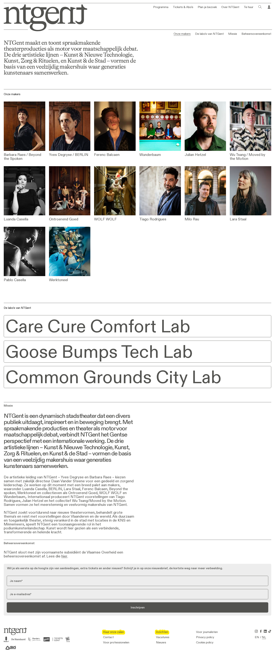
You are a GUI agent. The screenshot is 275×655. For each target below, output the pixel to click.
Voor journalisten (207, 632)
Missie (232, 34)
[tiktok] (269, 631)
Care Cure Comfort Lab (97, 326)
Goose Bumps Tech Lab (99, 352)
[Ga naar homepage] (43, 17)
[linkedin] (265, 631)
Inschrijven (138, 607)
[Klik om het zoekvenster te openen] (260, 7)
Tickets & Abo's (183, 7)
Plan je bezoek (207, 7)
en (257, 637)
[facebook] (261, 631)
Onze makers (182, 34)
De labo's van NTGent (209, 34)
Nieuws (161, 642)
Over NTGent (230, 7)
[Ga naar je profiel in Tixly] (269, 7)
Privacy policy (205, 637)
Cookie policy (204, 642)
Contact (108, 637)
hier (64, 556)
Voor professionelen (116, 642)
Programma (160, 7)
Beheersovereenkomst (256, 34)
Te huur (248, 7)
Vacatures (162, 637)
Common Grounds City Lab (113, 377)
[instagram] (256, 631)
